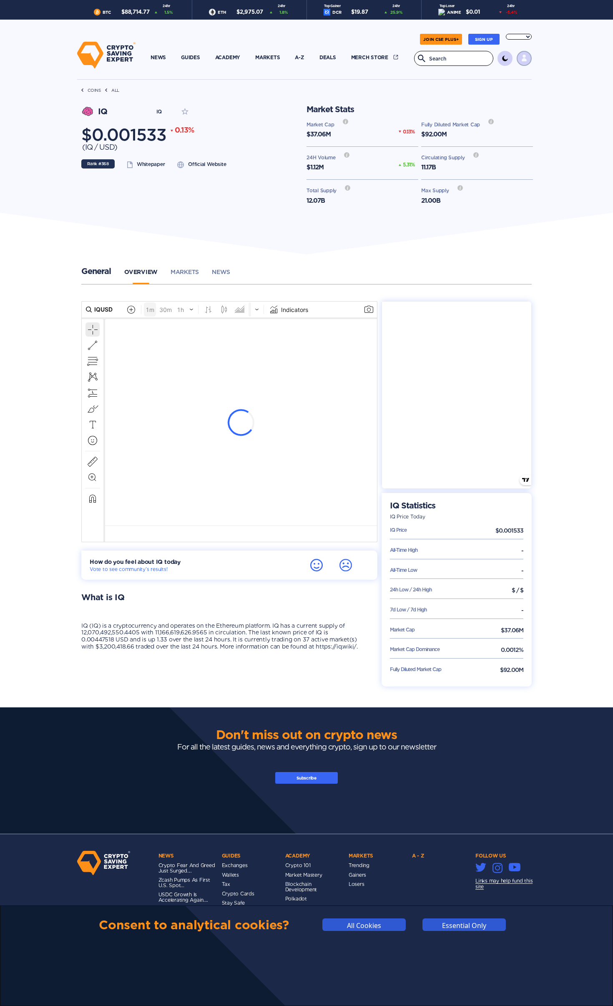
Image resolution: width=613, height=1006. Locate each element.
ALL (115, 90)
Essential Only (464, 925)
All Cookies (364, 925)
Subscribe (306, 777)
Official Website (207, 164)
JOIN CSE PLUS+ (441, 39)
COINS (94, 90)
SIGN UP (484, 39)
